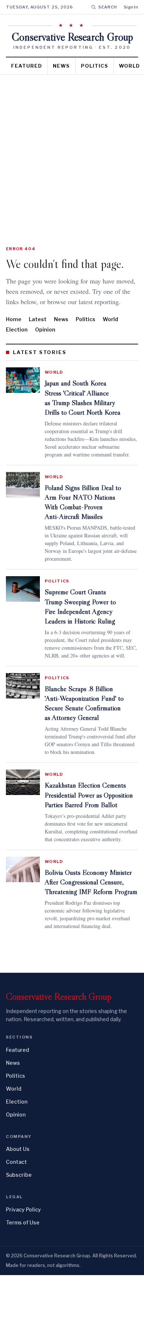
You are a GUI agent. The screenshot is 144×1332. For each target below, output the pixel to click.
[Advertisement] (72, 150)
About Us (18, 1206)
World (110, 329)
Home (13, 329)
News (61, 66)
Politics (94, 66)
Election (17, 340)
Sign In (131, 7)
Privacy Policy (23, 1266)
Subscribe (19, 1232)
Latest (38, 329)
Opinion (45, 340)
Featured (26, 66)
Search (107, 7)
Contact (16, 1219)
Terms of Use (23, 1279)
